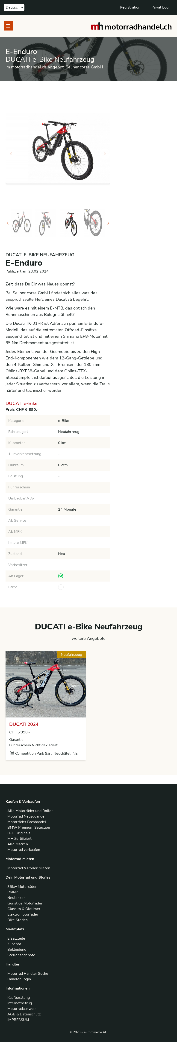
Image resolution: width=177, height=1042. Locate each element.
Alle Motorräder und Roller (30, 810)
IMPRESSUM (18, 1019)
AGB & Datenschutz (24, 1014)
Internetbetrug (19, 1003)
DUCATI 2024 (23, 724)
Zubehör (14, 944)
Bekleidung (16, 949)
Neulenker (16, 897)
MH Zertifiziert (19, 838)
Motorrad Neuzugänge (25, 816)
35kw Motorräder (22, 886)
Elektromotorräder (22, 914)
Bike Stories (17, 919)
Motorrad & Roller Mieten (28, 868)
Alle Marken (17, 844)
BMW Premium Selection (28, 827)
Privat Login (161, 7)
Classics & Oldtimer (23, 908)
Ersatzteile (16, 938)
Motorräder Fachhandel (26, 821)
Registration (130, 7)
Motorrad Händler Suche (27, 973)
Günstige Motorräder (24, 903)
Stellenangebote (21, 955)
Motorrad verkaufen (23, 849)
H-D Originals (18, 833)
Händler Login (19, 979)
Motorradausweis (21, 1008)
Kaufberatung (18, 997)
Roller (12, 892)
